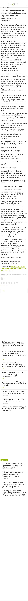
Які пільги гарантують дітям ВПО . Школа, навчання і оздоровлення (13, 392)
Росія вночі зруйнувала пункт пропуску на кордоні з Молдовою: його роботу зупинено (13, 475)
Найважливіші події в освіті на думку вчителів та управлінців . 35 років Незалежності (14, 408)
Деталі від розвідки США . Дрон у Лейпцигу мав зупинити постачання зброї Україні (14, 383)
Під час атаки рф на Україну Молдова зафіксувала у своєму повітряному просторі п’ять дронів (13, 364)
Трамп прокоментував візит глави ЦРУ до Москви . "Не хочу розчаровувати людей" (13, 374)
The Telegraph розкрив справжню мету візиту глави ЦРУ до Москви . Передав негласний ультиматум (13, 344)
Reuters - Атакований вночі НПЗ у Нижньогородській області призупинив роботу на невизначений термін (14, 354)
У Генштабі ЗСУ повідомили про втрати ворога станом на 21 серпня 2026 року (13, 466)
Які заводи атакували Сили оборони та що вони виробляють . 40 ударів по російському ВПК (14, 493)
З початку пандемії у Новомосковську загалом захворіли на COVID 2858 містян (13, 269)
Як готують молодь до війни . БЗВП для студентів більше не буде (13, 400)
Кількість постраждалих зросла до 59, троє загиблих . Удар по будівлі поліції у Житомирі (13, 484)
